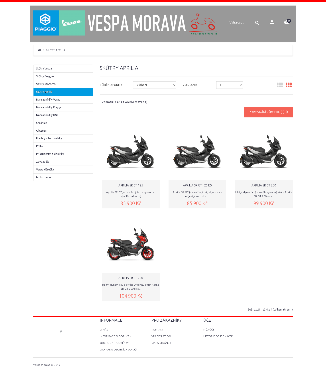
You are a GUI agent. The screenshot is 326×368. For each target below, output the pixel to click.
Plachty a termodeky (49, 138)
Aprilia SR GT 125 (130, 185)
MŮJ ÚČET (209, 329)
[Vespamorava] (125, 23)
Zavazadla (42, 161)
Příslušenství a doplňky (50, 153)
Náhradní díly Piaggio (49, 107)
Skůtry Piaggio (45, 76)
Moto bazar (43, 177)
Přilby (39, 146)
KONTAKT (157, 329)
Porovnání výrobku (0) (267, 112)
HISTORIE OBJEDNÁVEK (218, 336)
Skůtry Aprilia (44, 91)
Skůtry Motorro (46, 84)
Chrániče (41, 122)
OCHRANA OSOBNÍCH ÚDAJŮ (118, 349)
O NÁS (104, 329)
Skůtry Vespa (44, 68)
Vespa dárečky (45, 169)
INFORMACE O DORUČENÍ (116, 336)
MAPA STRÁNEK (161, 342)
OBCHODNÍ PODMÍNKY (114, 342)
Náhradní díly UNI (47, 115)
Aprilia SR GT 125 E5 (197, 185)
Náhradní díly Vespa (48, 99)
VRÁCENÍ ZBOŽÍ (161, 336)
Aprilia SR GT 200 (263, 185)
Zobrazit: (190, 84)
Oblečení (41, 130)
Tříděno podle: (111, 84)
